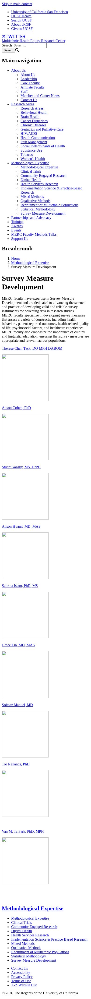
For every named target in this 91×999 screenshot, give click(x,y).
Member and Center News (40, 96)
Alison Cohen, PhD (16, 408)
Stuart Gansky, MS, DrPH (21, 467)
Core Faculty (30, 83)
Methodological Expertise (30, 163)
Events (16, 230)
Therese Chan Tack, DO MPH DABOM (32, 348)
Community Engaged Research (43, 176)
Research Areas (22, 104)
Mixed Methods (32, 197)
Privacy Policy (22, 977)
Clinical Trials (31, 171)
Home (15, 258)
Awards (17, 226)
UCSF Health (21, 16)
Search (7, 45)
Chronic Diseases (33, 125)
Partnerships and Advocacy (31, 218)
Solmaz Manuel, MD (17, 705)
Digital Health (31, 180)
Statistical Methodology (38, 209)
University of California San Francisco (39, 12)
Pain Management (34, 142)
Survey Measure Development (43, 213)
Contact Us (29, 100)
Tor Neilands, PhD (16, 764)
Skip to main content (17, 4)
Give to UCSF (22, 29)
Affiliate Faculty (33, 87)
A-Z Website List (24, 985)
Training (17, 222)
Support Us (19, 239)
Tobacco (27, 154)
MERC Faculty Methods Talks (33, 234)
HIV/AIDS (29, 133)
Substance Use (31, 150)
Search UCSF (21, 20)
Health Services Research (39, 184)
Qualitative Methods (35, 201)
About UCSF (21, 24)
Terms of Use (21, 981)
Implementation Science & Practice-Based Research (49, 939)
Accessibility (20, 972)
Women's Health (33, 159)
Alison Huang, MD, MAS (21, 526)
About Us (18, 70)
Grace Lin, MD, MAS (18, 645)
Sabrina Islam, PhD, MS (20, 586)
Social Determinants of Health (43, 146)
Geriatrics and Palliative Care (42, 129)
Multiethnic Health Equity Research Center (33, 41)
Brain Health (30, 117)
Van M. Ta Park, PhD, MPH (23, 831)
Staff (24, 91)
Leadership (29, 79)
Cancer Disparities (34, 121)
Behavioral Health (34, 112)
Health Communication (38, 138)
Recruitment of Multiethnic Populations (49, 205)
